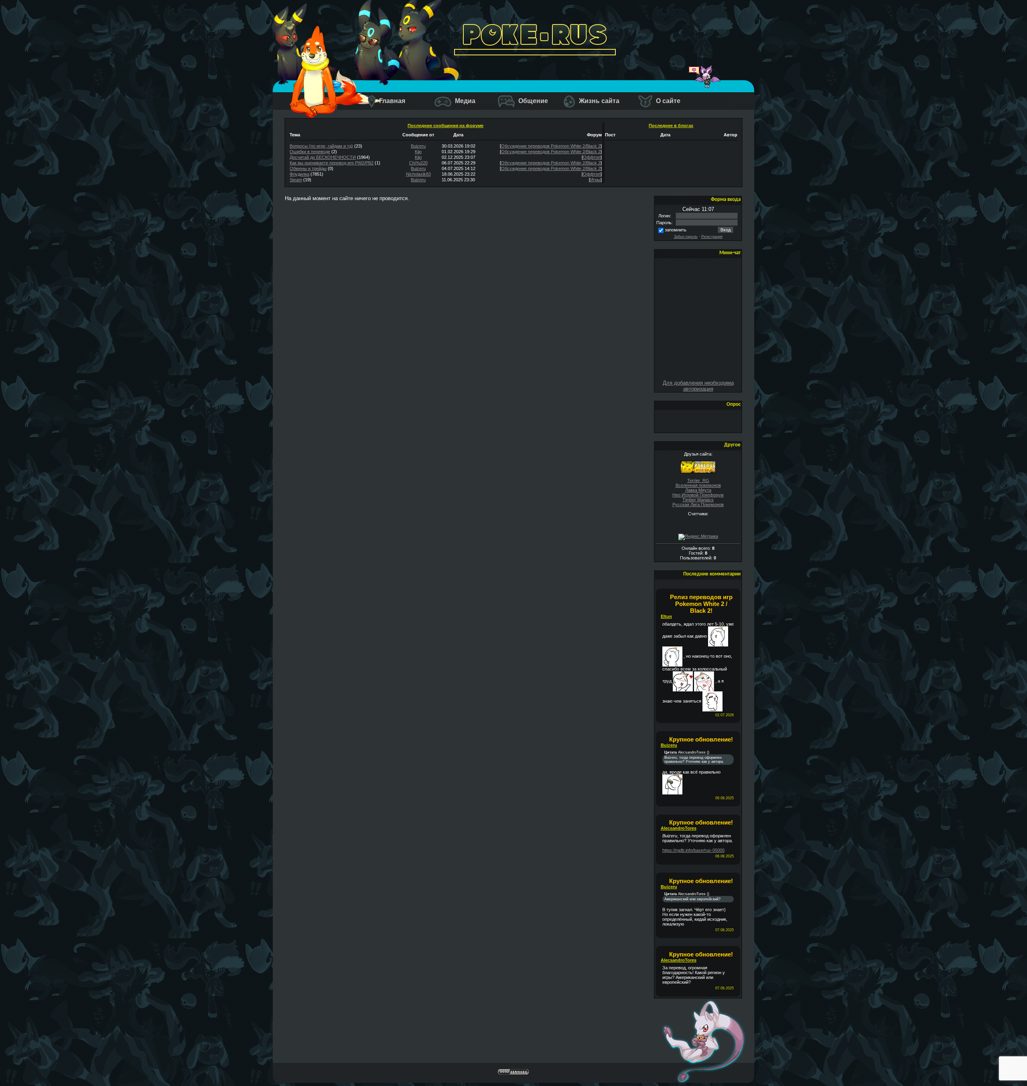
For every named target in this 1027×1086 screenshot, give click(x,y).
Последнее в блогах (671, 125)
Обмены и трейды (308, 168)
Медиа (464, 100)
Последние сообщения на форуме (445, 125)
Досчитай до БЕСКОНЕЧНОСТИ (323, 157)
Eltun (666, 616)
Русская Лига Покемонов (698, 504)
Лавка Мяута (698, 490)
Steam (296, 179)
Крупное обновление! (701, 739)
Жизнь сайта (598, 100)
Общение (532, 100)
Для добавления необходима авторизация (698, 386)
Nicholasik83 (418, 174)
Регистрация (712, 237)
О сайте (667, 100)
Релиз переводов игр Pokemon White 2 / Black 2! (701, 604)
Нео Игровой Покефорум (698, 494)
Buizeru (418, 146)
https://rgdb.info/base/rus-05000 (693, 850)
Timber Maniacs (698, 499)
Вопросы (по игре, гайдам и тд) (321, 146)
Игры (595, 179)
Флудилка (299, 174)
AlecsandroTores (678, 828)
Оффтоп (592, 157)
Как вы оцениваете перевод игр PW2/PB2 (331, 162)
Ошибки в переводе (310, 151)
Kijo (418, 151)
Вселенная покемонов (698, 485)
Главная (391, 100)
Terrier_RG (698, 480)
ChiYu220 (418, 162)
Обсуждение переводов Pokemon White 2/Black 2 (551, 146)
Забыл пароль (686, 237)
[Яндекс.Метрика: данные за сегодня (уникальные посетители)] (698, 537)
